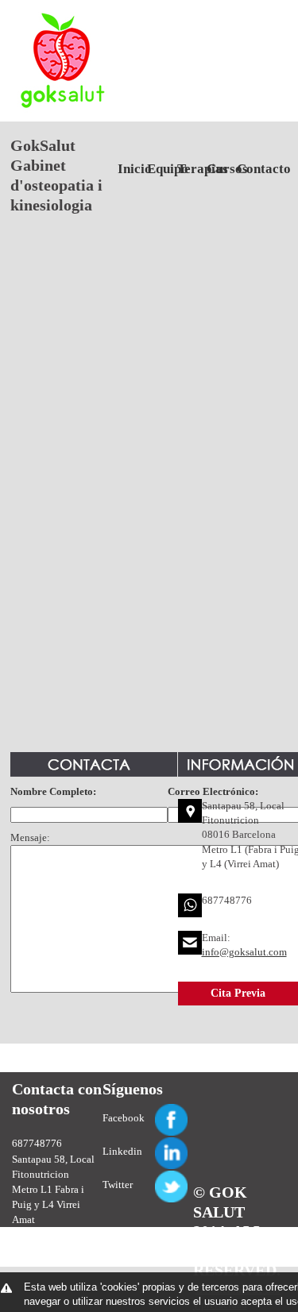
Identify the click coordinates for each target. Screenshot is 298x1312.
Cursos (216, 168)
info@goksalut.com (244, 952)
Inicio (127, 168)
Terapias (186, 168)
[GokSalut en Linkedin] (152, 1144)
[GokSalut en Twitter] (152, 1177)
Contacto (246, 168)
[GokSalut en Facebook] (152, 1111)
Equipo (156, 168)
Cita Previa (238, 993)
